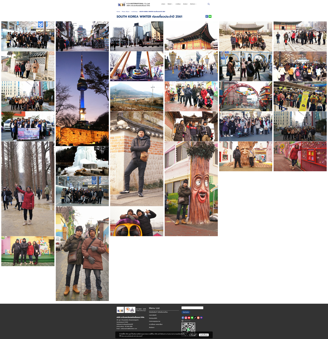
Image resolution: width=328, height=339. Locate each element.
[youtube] (189, 317)
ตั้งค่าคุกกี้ (193, 335)
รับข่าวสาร (186, 312)
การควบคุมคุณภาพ (154, 321)
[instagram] (186, 317)
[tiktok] (195, 317)
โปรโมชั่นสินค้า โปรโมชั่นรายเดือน (158, 312)
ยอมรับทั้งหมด (204, 335)
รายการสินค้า (152, 315)
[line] (192, 317)
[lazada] (201, 317)
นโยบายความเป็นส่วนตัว (128, 336)
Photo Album (125, 11)
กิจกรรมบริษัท (153, 318)
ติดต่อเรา (151, 327)
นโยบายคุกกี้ (139, 336)
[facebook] (183, 317)
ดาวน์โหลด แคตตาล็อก (155, 324)
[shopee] (198, 317)
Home (118, 11)
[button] (208, 4)
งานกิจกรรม (134, 11)
